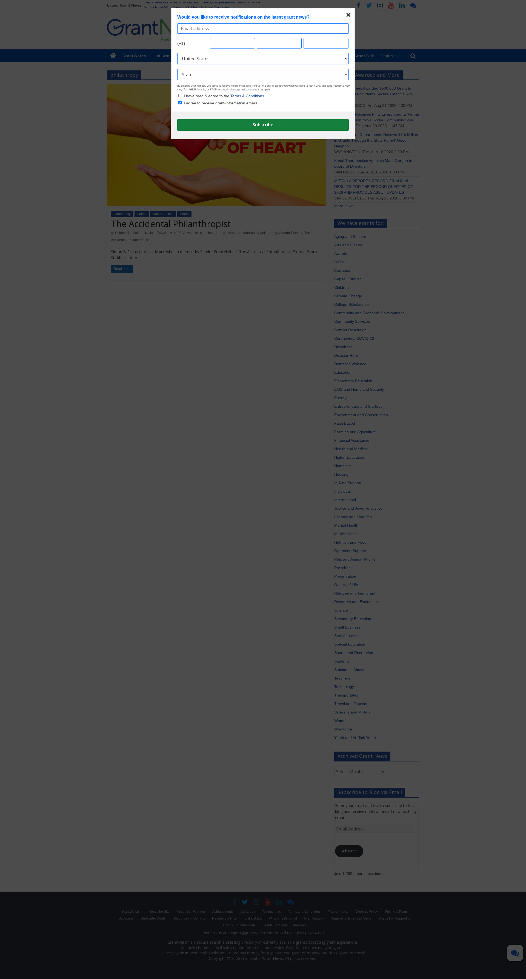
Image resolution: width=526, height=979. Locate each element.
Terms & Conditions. (247, 96)
